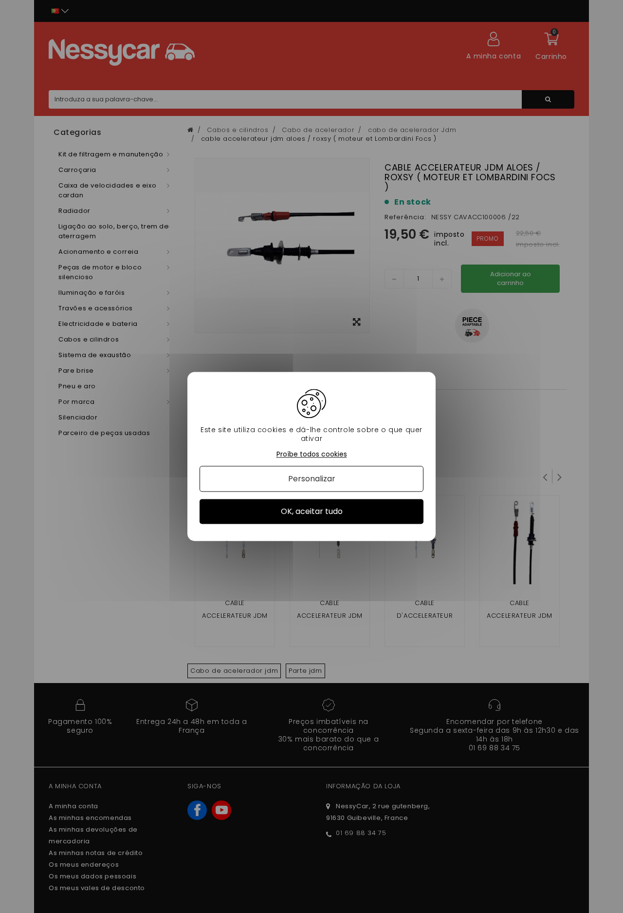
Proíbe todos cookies (311, 454)
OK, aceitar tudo (312, 511)
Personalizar (311, 478)
